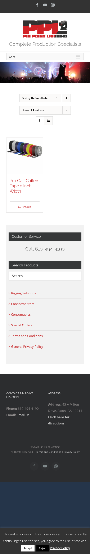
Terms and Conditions (27, 336)
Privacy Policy (72, 452)
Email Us (23, 415)
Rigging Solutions (23, 293)
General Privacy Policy (27, 346)
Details (26, 207)
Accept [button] (28, 548)
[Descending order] (67, 98)
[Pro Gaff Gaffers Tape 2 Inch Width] (24, 156)
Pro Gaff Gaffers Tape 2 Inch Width (24, 186)
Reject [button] (42, 548)
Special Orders (21, 325)
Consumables (21, 314)
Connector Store (22, 304)
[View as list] (48, 121)
